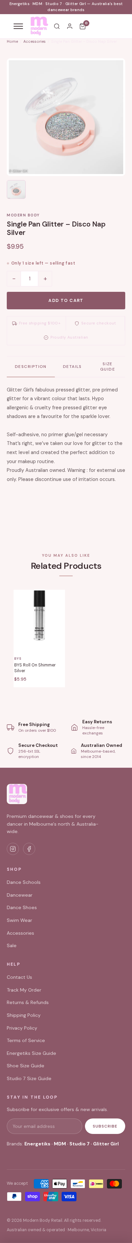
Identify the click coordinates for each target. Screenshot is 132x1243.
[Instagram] (13, 849)
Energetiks (37, 1144)
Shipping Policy (24, 1015)
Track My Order (24, 990)
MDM (60, 1144)
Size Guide (107, 366)
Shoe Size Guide (25, 1066)
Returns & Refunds (28, 1002)
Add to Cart (65, 300)
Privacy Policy (22, 1028)
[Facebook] (29, 849)
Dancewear (19, 895)
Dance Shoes (22, 907)
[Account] (69, 26)
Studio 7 (79, 1144)
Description (31, 366)
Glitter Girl (106, 1144)
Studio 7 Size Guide (29, 1078)
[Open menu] (18, 26)
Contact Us (19, 977)
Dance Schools (24, 882)
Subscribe (105, 1126)
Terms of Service (26, 1040)
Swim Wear (19, 920)
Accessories (34, 41)
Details (72, 366)
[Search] (56, 26)
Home (12, 41)
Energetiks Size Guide (31, 1053)
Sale (12, 945)
